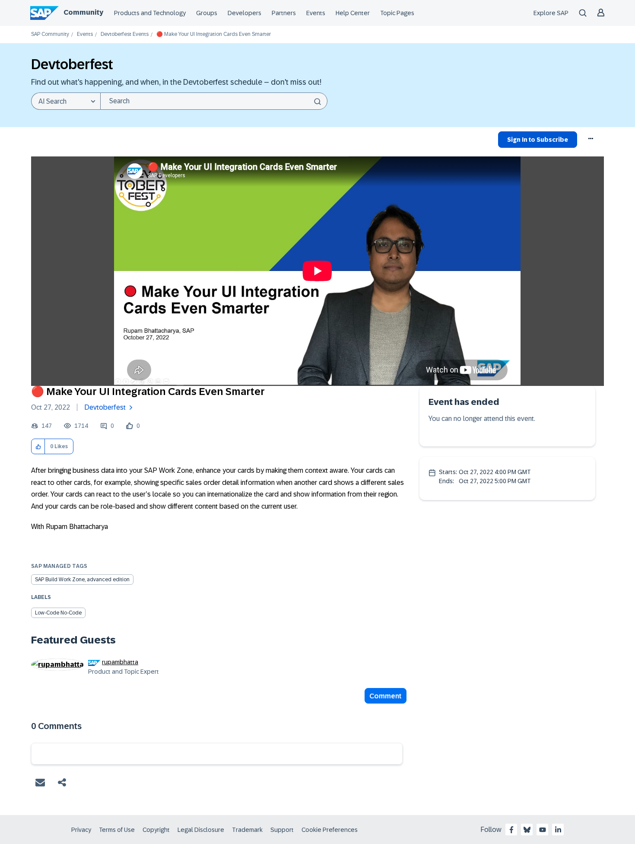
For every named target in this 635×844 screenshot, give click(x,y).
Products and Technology (150, 13)
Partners (284, 13)
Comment (385, 696)
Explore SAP (550, 13)
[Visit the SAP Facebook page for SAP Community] (511, 829)
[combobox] (213, 101)
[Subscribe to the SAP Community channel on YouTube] (542, 829)
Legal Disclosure (201, 829)
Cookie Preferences (330, 829)
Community (83, 12)
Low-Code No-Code (58, 613)
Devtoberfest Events (125, 34)
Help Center (353, 13)
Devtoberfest (105, 407)
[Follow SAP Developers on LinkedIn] (558, 829)
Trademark (247, 829)
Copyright (156, 829)
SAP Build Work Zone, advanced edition (82, 579)
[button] (38, 446)
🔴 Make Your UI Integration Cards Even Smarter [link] (213, 34)
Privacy (81, 829)
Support (282, 829)
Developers (244, 13)
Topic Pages (397, 13)
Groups (206, 13)
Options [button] (591, 141)
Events (315, 13)
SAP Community (50, 34)
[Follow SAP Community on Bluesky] (527, 829)
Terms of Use (117, 829)
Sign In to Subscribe (537, 139)
